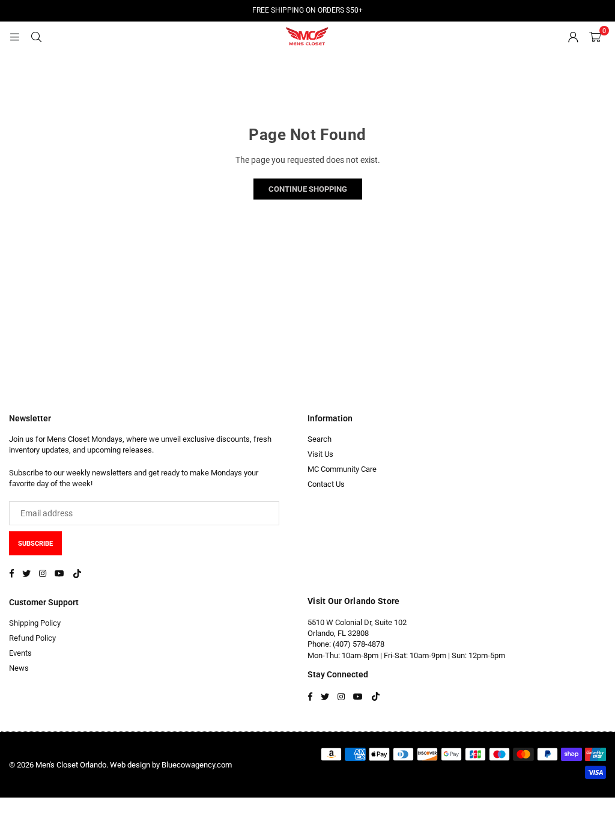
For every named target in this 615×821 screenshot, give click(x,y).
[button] (595, 36)
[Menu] (14, 36)
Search (320, 439)
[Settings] (573, 36)
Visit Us (320, 454)
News (19, 668)
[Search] (36, 36)
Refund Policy (32, 637)
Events (20, 653)
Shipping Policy (35, 622)
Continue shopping (307, 189)
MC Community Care (342, 469)
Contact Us (326, 484)
